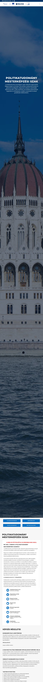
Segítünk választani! (31, 525)
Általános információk (12, 520)
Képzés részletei (31, 520)
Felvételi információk (12, 525)
